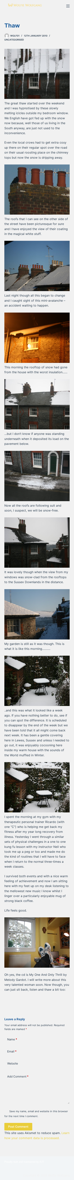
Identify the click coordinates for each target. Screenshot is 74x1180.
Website (12, 1063)
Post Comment (18, 1126)
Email (12, 1051)
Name (12, 1039)
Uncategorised (14, 39)
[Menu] (68, 6)
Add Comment (17, 1076)
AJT (41, 1161)
